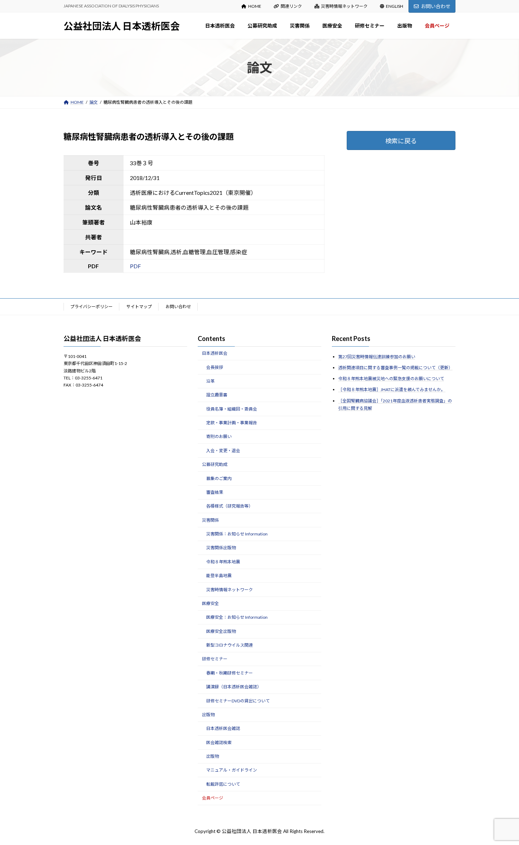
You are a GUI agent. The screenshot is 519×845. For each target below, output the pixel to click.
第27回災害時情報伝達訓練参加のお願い (376, 356)
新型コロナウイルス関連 (229, 645)
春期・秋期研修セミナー (229, 673)
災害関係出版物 (221, 547)
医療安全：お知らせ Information (237, 617)
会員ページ (212, 798)
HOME (254, 6)
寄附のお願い (219, 436)
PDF (135, 266)
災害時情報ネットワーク (344, 6)
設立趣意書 (216, 394)
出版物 (208, 714)
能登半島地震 (219, 575)
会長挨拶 (214, 367)
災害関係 (210, 519)
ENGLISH (394, 6)
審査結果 (214, 492)
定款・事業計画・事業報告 (231, 422)
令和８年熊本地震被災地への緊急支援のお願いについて (391, 378)
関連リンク (291, 6)
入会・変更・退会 (223, 450)
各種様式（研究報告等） (229, 506)
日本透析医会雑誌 (223, 728)
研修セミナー (214, 658)
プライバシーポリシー (91, 306)
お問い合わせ (436, 6)
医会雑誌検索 (219, 742)
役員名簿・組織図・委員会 (231, 408)
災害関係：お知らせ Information (237, 534)
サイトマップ (139, 306)
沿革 (210, 381)
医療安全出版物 (221, 631)
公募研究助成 (214, 464)
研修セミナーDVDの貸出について (238, 700)
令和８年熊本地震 (223, 561)
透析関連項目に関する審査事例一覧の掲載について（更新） (395, 367)
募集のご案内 (219, 478)
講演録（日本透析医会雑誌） (233, 686)
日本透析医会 (214, 353)
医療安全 (210, 603)
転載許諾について (223, 784)
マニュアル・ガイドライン (231, 770)
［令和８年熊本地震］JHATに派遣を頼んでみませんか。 (391, 389)
